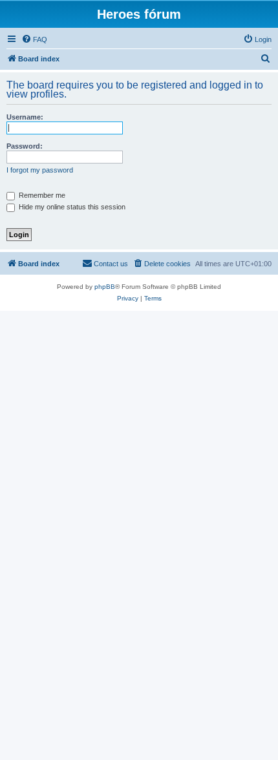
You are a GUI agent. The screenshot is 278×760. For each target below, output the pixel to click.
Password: (24, 146)
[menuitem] (34, 39)
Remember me (41, 195)
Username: (24, 117)
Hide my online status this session (71, 207)
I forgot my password (39, 170)
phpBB (104, 286)
